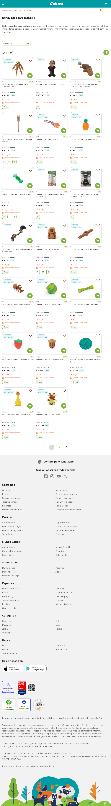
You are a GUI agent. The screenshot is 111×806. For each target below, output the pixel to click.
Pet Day (6, 604)
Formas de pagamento (13, 530)
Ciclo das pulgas (63, 596)
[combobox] (55, 10)
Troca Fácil (7, 534)
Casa (58, 625)
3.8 (32, 192)
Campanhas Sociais (11, 498)
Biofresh (6, 592)
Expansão (6, 506)
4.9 (66, 357)
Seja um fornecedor (65, 502)
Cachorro (6, 621)
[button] (3, 3)
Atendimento (8, 522)
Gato (58, 621)
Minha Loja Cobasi (64, 604)
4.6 (100, 137)
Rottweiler (60, 645)
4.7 (100, 357)
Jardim (5, 629)
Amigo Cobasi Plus (64, 547)
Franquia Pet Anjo (10, 576)
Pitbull (5, 649)
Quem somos (8, 490)
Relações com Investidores (68, 510)
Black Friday (8, 596)
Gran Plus (60, 600)
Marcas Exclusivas (10, 588)
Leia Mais (7, 32)
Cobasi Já (60, 551)
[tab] (4, 53)
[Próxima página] (67, 447)
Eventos (6, 494)
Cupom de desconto (65, 592)
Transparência (62, 506)
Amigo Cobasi (8, 547)
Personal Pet (8, 572)
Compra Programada (12, 551)
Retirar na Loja (62, 555)
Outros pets (7, 633)
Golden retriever (9, 653)
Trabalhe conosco (10, 502)
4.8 (32, 82)
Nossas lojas (61, 490)
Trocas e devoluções (65, 530)
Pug (4, 645)
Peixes (59, 629)
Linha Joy (60, 588)
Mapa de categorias (25, 766)
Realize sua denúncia (12, 510)
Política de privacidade (66, 526)
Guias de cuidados (10, 608)
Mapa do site (8, 766)
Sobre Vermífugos (10, 600)
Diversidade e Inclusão (66, 494)
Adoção (59, 572)
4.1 (32, 137)
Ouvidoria (60, 534)
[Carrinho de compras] (106, 3)
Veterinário (61, 568)
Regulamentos (63, 522)
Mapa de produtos (45, 766)
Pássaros (6, 625)
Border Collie (62, 649)
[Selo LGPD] (39, 711)
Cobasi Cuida (8, 555)
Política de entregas (11, 526)
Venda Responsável (65, 498)
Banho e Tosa (8, 568)
